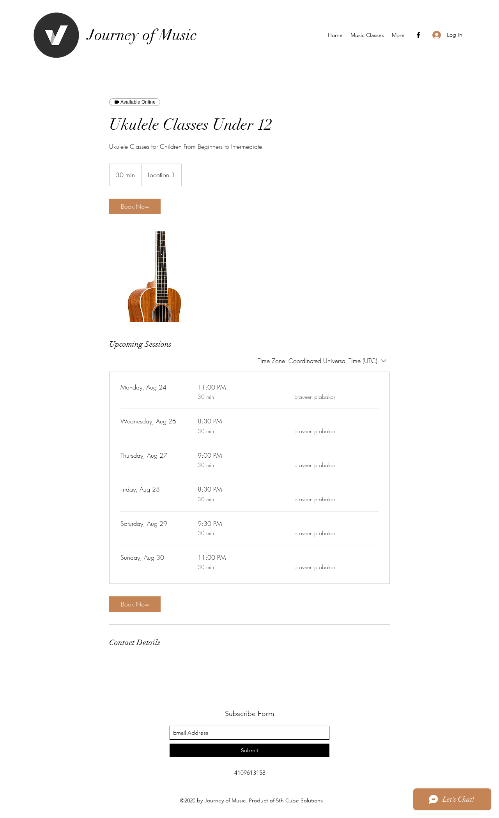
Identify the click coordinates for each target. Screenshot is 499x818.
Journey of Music (141, 35)
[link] (135, 206)
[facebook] (418, 35)
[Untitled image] (154, 276)
